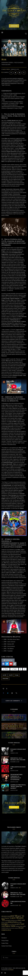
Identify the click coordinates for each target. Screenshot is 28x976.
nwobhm (3, 928)
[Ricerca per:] (14, 958)
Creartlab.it (10, 969)
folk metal (9, 924)
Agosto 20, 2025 (14, 770)
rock (9, 928)
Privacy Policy (4, 940)
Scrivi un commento (13, 701)
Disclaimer (4, 938)
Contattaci (14, 807)
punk (7, 928)
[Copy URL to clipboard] (24, 73)
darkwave (15, 920)
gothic (18, 924)
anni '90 (11, 675)
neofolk (23, 926)
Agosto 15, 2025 (14, 781)
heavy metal (5, 678)
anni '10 (21, 916)
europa (16, 675)
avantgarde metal (9, 920)
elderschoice (12, 922)
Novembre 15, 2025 (14, 761)
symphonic (16, 928)
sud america (12, 928)
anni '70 (8, 918)
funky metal (14, 924)
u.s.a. (8, 929)
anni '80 (4, 675)
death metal (21, 920)
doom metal (4, 922)
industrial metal (19, 926)
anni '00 (13, 916)
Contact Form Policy (6, 946)
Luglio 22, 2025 (13, 790)
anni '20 (3, 918)
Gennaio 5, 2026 (14, 753)
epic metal (19, 922)
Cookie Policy (4, 943)
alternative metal (5, 916)
